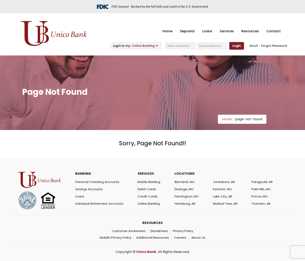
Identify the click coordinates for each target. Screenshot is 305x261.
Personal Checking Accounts (97, 182)
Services (227, 31)
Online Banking (149, 203)
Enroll (254, 46)
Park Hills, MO (261, 189)
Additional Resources (152, 237)
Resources (250, 31)
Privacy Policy (183, 231)
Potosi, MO (259, 196)
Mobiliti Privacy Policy (115, 237)
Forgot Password (274, 46)
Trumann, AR (261, 203)
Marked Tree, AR (225, 203)
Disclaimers (159, 231)
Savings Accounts (89, 189)
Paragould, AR (262, 182)
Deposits (187, 31)
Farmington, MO (186, 196)
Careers (180, 237)
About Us (198, 237)
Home (167, 31)
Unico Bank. (146, 251)
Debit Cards (147, 189)
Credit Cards (147, 196)
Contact (273, 31)
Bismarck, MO (184, 182)
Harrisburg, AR (184, 203)
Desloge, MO (184, 189)
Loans (207, 31)
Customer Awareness (128, 231)
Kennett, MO (222, 189)
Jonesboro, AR (224, 182)
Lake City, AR (222, 196)
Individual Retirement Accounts (99, 203)
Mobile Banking (149, 182)
